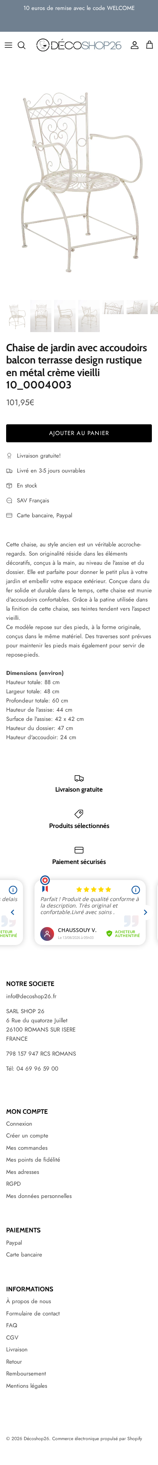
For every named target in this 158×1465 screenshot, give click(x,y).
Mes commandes (27, 1148)
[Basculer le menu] (8, 45)
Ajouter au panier (79, 433)
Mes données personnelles (39, 1196)
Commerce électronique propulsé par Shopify (97, 1438)
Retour (14, 1361)
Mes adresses (22, 1172)
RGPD (13, 1184)
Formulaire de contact (33, 1313)
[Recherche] (25, 45)
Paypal (14, 1242)
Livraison (17, 1349)
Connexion (19, 1124)
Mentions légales (26, 1386)
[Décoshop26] (79, 45)
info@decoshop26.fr (31, 996)
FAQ (11, 1325)
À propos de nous (28, 1301)
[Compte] (132, 45)
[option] (79, 177)
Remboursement (26, 1373)
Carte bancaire (24, 1254)
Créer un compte (27, 1135)
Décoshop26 (36, 1438)
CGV (12, 1337)
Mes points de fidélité (33, 1159)
